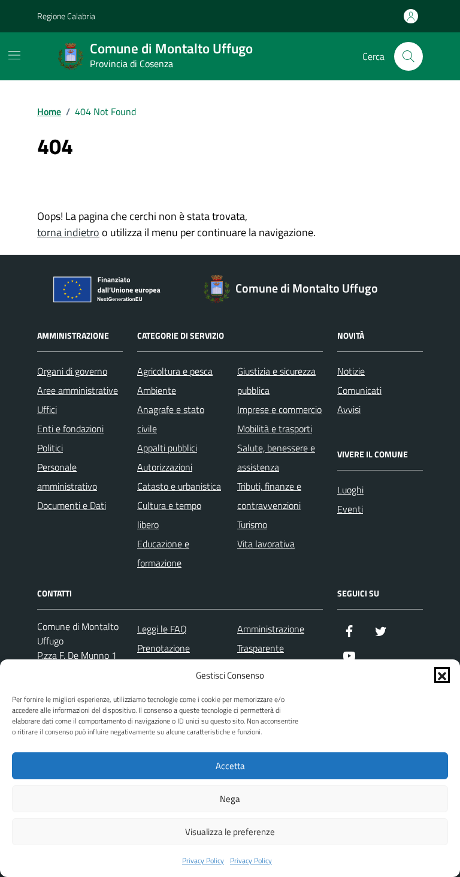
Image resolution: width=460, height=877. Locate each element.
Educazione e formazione (163, 553)
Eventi (350, 509)
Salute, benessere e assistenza (276, 457)
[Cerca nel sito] (408, 56)
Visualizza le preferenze (230, 832)
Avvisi (349, 409)
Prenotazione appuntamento (166, 657)
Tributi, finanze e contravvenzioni (269, 496)
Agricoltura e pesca (175, 371)
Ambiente (156, 390)
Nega (230, 799)
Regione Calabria (66, 16)
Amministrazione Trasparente (270, 638)
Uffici (47, 409)
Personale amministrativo (67, 476)
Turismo (252, 524)
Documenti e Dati (71, 505)
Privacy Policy (203, 860)
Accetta (230, 766)
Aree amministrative (77, 390)
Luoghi (350, 490)
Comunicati (359, 390)
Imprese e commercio (279, 409)
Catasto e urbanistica (179, 486)
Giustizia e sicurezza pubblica (276, 380)
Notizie (351, 371)
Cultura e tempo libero (169, 515)
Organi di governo (72, 371)
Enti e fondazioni (70, 428)
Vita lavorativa (266, 544)
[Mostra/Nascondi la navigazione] (14, 55)
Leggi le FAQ (162, 629)
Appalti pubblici (167, 448)
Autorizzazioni (164, 467)
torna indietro (68, 232)
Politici (50, 448)
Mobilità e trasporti (274, 428)
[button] (442, 675)
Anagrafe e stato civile (170, 419)
